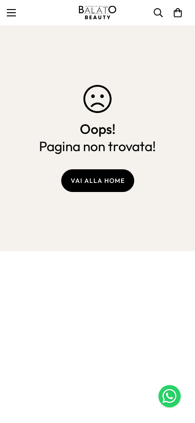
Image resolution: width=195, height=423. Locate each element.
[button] (177, 12)
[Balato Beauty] (97, 12)
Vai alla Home (98, 181)
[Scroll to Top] (179, 375)
